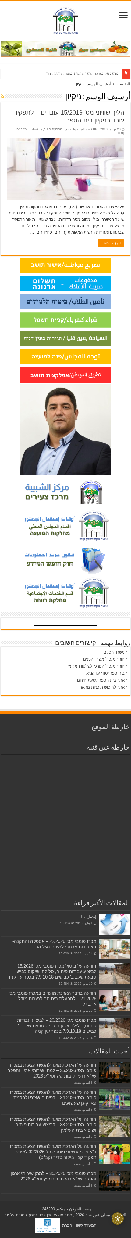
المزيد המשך (111, 243)
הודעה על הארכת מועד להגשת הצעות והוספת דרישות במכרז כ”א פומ (68, 73)
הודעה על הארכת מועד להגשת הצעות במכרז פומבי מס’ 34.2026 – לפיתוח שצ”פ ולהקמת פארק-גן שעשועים (53, 1097)
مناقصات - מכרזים (29, 129)
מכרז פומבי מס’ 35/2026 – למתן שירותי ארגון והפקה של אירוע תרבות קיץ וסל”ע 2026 (53, 1176)
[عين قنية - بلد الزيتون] (65, 48)
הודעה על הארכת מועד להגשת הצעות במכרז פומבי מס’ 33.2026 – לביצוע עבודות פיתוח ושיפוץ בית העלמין (53, 1124)
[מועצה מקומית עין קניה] (65, 19)
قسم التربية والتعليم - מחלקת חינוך (68, 129)
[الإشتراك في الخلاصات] (2, 96)
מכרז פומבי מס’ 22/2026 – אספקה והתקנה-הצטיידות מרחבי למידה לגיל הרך (54, 944)
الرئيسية (123, 84)
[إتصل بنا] (114, 924)
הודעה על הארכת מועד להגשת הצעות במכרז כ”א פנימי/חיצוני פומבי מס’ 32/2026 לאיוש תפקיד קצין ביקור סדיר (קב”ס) (53, 1152)
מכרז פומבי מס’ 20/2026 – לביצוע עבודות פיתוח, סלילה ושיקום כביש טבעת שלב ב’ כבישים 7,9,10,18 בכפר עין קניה (56, 1026)
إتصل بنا (88, 916)
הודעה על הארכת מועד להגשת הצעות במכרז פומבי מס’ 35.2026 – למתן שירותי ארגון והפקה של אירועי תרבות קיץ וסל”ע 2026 (51, 1070)
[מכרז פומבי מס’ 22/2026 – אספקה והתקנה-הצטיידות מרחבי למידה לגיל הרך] (114, 949)
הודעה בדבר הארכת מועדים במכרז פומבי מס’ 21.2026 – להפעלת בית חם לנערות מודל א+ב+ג (52, 998)
